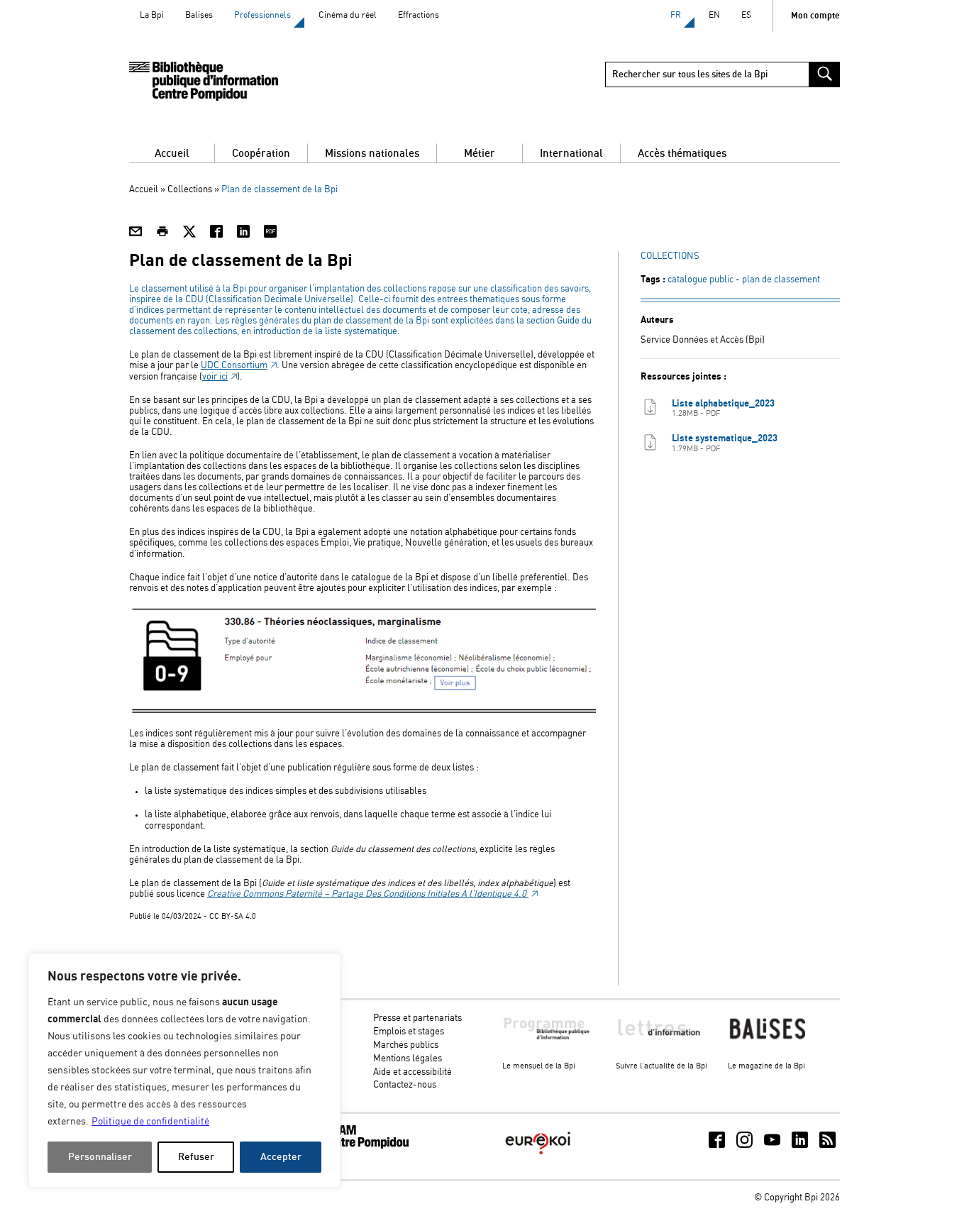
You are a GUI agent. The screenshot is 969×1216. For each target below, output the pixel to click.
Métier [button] (479, 153)
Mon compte (815, 16)
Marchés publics (405, 1045)
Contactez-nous (404, 1085)
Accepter (280, 1156)
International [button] (571, 153)
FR (675, 15)
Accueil (172, 153)
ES (746, 15)
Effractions (418, 15)
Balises (199, 15)
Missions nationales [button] (372, 153)
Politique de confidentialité (150, 1122)
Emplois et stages (408, 1032)
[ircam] (355, 1146)
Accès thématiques (682, 153)
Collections (189, 189)
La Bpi (152, 15)
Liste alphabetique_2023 (723, 408)
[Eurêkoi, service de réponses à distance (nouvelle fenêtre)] (537, 1156)
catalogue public (700, 279)
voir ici (215, 377)
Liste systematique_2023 (724, 443)
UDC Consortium (234, 365)
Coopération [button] (261, 153)
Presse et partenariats (417, 1018)
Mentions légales (407, 1058)
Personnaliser (100, 1156)
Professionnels (262, 15)
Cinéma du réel (348, 15)
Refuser (196, 1156)
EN (714, 15)
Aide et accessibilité (412, 1072)
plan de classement (781, 279)
